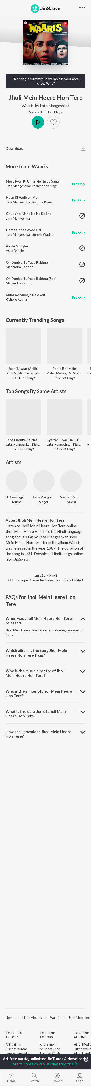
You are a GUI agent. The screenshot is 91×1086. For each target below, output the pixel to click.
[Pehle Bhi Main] (64, 346)
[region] (45, 1017)
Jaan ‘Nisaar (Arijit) (23, 369)
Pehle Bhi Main (64, 369)
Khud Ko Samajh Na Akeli (25, 295)
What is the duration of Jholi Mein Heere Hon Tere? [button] (36, 713)
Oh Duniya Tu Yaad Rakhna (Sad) (31, 279)
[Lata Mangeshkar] (44, 481)
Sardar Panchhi (71, 497)
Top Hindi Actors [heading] (48, 1035)
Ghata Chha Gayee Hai (23, 230)
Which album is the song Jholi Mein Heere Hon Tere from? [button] (36, 652)
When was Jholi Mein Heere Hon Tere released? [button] (39, 620)
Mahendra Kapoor (19, 267)
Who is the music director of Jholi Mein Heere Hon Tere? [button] (35, 673)
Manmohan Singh (45, 186)
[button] (53, 122)
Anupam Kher (50, 1049)
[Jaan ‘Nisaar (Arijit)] (23, 346)
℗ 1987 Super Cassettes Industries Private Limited (45, 580)
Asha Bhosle (15, 251)
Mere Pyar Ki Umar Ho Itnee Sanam (33, 181)
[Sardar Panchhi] (71, 481)
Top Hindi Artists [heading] (14, 1035)
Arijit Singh (13, 1044)
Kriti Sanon (48, 1044)
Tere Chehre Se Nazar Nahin (23, 440)
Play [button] (38, 122)
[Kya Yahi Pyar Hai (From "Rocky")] (64, 417)
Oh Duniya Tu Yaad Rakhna (27, 262)
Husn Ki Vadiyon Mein (23, 197)
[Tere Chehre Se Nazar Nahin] (23, 417)
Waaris (28, 105)
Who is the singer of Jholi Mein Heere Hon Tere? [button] (39, 693)
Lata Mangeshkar (54, 105)
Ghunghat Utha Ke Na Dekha (28, 214)
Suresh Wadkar (43, 234)
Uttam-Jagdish (16, 497)
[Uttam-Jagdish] (16, 481)
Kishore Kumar (43, 202)
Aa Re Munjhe (17, 246)
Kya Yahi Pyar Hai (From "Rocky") (64, 440)
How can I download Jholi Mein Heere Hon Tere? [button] (38, 733)
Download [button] (15, 148)
